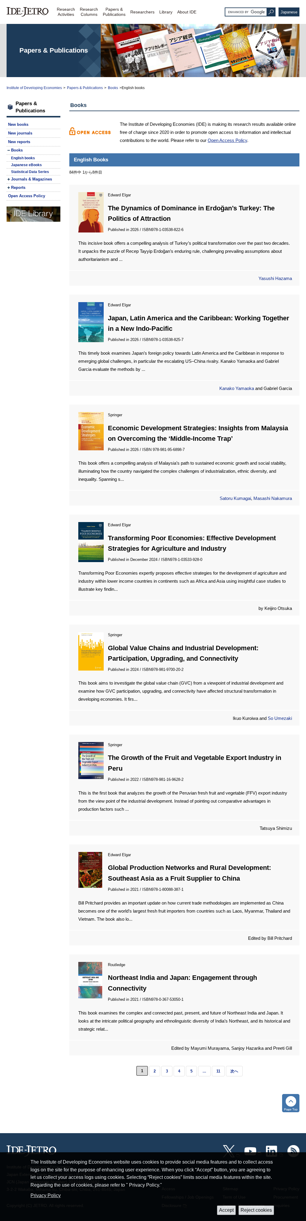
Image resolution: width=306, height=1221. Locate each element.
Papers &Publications (114, 12)
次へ (234, 1071)
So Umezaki (280, 718)
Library (165, 12)
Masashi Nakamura (272, 498)
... (204, 1071)
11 (218, 1071)
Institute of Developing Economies (34, 88)
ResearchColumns (89, 12)
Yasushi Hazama (275, 278)
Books (113, 88)
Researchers (142, 12)
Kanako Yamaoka (236, 388)
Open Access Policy (227, 140)
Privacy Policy (45, 1195)
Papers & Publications (85, 88)
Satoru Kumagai (235, 498)
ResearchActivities (66, 12)
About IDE (186, 12)
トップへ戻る (290, 1103)
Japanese (289, 12)
